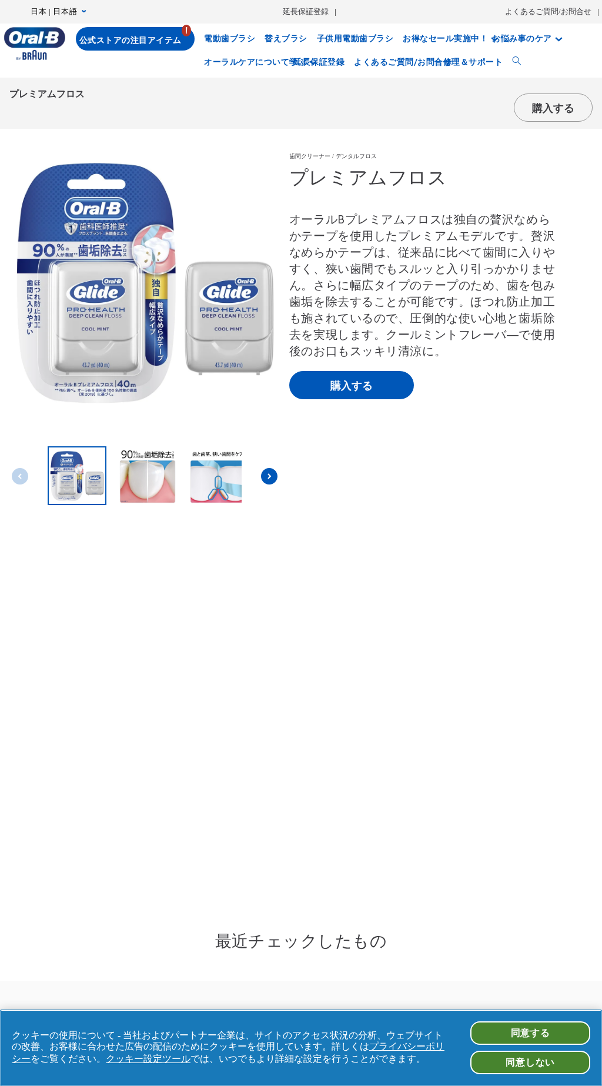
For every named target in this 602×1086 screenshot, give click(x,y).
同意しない (530, 1062)
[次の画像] (269, 476)
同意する (530, 1033)
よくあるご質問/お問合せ (548, 11)
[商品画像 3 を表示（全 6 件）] (218, 476)
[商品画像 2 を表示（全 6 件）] (147, 476)
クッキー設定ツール (148, 1059)
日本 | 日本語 (54, 12)
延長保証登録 (306, 11)
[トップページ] (34, 43)
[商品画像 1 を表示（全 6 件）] (77, 476)
